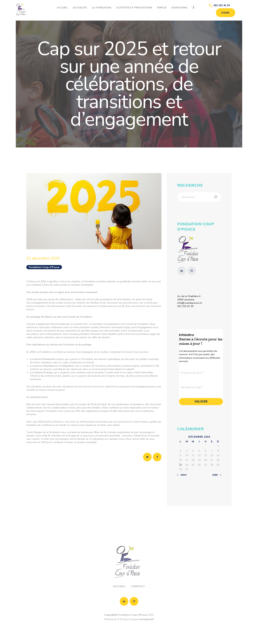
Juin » (216, 475)
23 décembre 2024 (42, 258)
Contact (138, 586)
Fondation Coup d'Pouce (44, 267)
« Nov (182, 475)
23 (180, 464)
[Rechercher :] (199, 197)
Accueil (119, 586)
